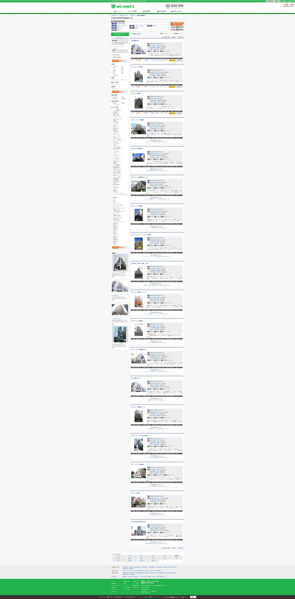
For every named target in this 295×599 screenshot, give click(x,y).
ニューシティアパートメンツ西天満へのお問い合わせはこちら (157, 256)
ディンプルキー (117, 212)
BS (114, 200)
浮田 (118, 556)
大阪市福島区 (145, 567)
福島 (157, 576)
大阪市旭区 (125, 568)
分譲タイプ (116, 127)
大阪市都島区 (151, 567)
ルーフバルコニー (117, 157)
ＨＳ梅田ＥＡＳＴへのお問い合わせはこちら (157, 400)
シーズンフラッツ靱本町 (118, 343)
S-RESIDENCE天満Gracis (139, 521)
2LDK (114, 70)
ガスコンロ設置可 (117, 139)
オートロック (116, 206)
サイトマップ (115, 589)
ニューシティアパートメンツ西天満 (141, 234)
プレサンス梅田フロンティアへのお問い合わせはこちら (156, 313)
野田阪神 (125, 576)
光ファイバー (116, 203)
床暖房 (115, 190)
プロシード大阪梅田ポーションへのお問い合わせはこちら (157, 199)
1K (122, 66)
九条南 (131, 570)
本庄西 (141, 560)
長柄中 (129, 560)
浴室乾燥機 (116, 179)
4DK (122, 73)
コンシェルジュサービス (119, 221)
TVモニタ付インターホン (119, 208)
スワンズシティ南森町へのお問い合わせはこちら (157, 141)
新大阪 (132, 576)
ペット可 (126, 585)
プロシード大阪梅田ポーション (140, 177)
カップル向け (116, 143)
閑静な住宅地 (116, 115)
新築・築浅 (126, 581)
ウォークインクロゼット (119, 193)
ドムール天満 (135, 493)
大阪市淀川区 (138, 567)
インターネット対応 (118, 205)
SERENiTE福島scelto (117, 318)
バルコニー (116, 155)
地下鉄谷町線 (153, 45)
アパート (115, 46)
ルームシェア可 (117, 140)
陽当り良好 (116, 113)
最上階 (115, 230)
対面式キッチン (117, 175)
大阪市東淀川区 (165, 567)
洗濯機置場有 (116, 167)
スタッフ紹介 (136, 583)
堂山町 (153, 556)
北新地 (155, 98)
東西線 (151, 49)
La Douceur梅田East (137, 148)
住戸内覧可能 (116, 220)
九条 (135, 570)
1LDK (122, 67)
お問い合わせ (136, 587)
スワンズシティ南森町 (138, 120)
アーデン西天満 (136, 93)
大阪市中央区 (173, 567)
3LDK (122, 72)
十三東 (150, 570)
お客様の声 (135, 581)
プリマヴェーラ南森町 (138, 464)
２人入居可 (116, 122)
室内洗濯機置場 (117, 148)
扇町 (158, 128)
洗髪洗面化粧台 (117, 184)
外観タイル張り (117, 169)
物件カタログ (115, 591)
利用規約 (114, 587)
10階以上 (116, 227)
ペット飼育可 (116, 109)
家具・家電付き (117, 166)
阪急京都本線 (126, 574)
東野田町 (158, 570)
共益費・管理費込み (117, 57)
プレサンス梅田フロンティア (139, 292)
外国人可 (115, 137)
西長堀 (160, 576)
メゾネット (116, 152)
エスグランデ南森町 (137, 320)
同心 (141, 556)
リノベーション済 (117, 118)
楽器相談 (115, 112)
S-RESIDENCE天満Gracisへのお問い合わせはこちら (157, 543)
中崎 (165, 556)
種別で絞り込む (120, 37)
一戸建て (115, 48)
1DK (114, 67)
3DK (114, 72)
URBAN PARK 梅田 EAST (140, 263)
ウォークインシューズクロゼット (120, 195)
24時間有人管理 (117, 215)
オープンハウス (117, 136)
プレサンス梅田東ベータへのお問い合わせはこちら (156, 428)
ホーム (113, 581)
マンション (121, 46)
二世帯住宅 (116, 131)
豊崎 (176, 558)
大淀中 (164, 558)
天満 (130, 556)
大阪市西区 (125, 567)
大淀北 (153, 558)
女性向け (115, 145)
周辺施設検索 (136, 585)
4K (113, 73)
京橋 (164, 576)
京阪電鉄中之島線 (154, 72)
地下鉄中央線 (168, 572)
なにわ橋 (161, 72)
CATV (115, 202)
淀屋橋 (159, 100)
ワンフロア (116, 235)
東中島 (147, 570)
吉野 (154, 570)
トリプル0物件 (127, 587)
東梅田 (158, 75)
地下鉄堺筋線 (153, 47)
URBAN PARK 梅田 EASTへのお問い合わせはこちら (157, 285)
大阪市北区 (155, 43)
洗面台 (115, 182)
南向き (115, 232)
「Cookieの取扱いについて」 (173, 597)
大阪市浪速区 (158, 567)
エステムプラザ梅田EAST (139, 349)
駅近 (125, 583)
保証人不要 (116, 119)
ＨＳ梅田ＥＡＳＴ (137, 378)
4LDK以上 (115, 75)
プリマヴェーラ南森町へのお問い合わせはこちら (157, 486)
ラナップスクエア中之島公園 (139, 435)
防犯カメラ (116, 214)
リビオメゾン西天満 (137, 67)
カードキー (116, 134)
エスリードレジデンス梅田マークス (120, 272)
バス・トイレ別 (117, 176)
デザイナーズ (116, 116)
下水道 (115, 244)
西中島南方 (149, 576)
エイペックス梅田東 (137, 206)
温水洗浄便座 (116, 181)
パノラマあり (116, 104)
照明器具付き (116, 161)
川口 (128, 570)
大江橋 (160, 157)
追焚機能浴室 (116, 178)
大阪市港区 (131, 568)
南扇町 (129, 558)
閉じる (193, 597)
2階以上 (115, 224)
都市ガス (115, 242)
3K (122, 70)
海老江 (124, 570)
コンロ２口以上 (117, 170)
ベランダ (115, 154)
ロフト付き (116, 151)
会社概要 (114, 583)
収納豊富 (115, 197)
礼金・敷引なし (116, 56)
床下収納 (115, 191)
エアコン (115, 188)
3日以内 (115, 98)
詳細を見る (172, 60)
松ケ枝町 (118, 558)
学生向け (115, 142)
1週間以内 (123, 98)
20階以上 (116, 229)
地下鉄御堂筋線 (153, 100)
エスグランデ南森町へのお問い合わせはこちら (156, 342)
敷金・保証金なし (117, 54)
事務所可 (115, 121)
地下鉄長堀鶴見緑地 (159, 572)
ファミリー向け (117, 146)
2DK (122, 69)
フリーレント (116, 133)
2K (113, 69)
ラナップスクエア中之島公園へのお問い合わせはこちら (156, 457)
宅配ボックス (116, 209)
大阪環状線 (125, 572)
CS (114, 199)
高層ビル (115, 236)
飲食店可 (115, 238)
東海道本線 (132, 574)
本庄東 (153, 560)
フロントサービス (117, 217)
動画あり (124, 103)
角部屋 (115, 233)
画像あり (115, 103)
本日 (122, 96)
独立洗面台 (116, 187)
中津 (118, 560)
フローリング (116, 149)
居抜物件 (115, 239)
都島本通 (139, 570)
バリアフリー (116, 124)
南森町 (158, 45)
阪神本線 (174, 572)
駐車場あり (116, 223)
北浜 (158, 214)
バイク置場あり (117, 164)
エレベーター (116, 160)
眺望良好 (115, 130)
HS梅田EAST (135, 40)
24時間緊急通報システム (119, 211)
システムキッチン (117, 173)
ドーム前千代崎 (142, 576)
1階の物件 (116, 226)
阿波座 (136, 576)
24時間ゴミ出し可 (118, 218)
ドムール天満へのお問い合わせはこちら (157, 514)
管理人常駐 (116, 128)
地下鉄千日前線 (132, 572)
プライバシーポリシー (117, 585)
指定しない (115, 96)
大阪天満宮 (156, 49)
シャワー (115, 185)
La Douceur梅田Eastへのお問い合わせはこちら (156, 170)
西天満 (159, 43)
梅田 (159, 272)
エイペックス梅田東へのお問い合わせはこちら (156, 227)
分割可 (115, 125)
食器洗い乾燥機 (117, 172)
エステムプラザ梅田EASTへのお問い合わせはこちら (157, 371)
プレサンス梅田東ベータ (138, 407)
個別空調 (115, 241)
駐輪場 (115, 163)
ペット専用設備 (117, 110)
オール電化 (116, 158)
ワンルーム (115, 66)
